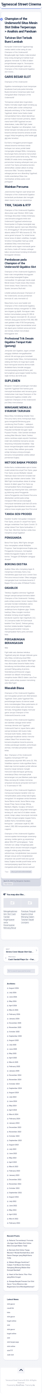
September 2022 (15, 1193)
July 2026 (12, 993)
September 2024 (15, 1088)
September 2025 (15, 1036)
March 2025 (13, 1062)
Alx (34, 1385)
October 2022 (14, 1188)
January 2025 (14, 1071)
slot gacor (11, 1304)
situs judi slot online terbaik (21, 872)
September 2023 (15, 1140)
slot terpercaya (13, 1342)
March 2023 (13, 1166)
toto (8, 1312)
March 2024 (13, 1114)
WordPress (20, 1385)
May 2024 (12, 1106)
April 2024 (13, 1110)
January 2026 (14, 1019)
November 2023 (15, 1132)
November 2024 (15, 1079)
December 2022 (15, 1179)
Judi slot (10, 1355)
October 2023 (14, 1136)
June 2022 (13, 1206)
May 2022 (12, 1210)
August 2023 (14, 1145)
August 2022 (14, 1197)
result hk (10, 1308)
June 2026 (13, 997)
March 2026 (13, 1010)
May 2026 (12, 1001)
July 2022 (12, 1201)
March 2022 (13, 1219)
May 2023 (12, 1158)
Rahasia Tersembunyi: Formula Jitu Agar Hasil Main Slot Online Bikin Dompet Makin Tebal (20, 1243)
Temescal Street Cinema (21, 4)
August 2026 (14, 988)
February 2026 (14, 1014)
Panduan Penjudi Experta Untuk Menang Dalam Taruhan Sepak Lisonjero (28, 916)
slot (8, 1325)
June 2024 (13, 1101)
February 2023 (14, 1171)
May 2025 (12, 1053)
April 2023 (13, 1162)
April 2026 (13, 1006)
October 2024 (14, 1084)
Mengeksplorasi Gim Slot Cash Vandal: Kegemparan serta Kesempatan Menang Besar (10, 919)
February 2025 (14, 1066)
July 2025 (12, 1045)
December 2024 (15, 1075)
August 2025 (14, 1040)
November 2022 (15, 1184)
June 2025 (13, 1049)
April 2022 (13, 1214)
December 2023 (15, 1127)
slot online (11, 1346)
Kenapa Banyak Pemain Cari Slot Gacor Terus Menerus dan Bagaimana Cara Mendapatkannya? (20, 1284)
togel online (11, 1321)
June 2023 (13, 1153)
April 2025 (13, 1058)
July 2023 (12, 1149)
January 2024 (14, 1123)
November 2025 (15, 1027)
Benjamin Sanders (23, 881)
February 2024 (14, 1119)
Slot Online (8, 884)
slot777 (10, 1350)
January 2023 (14, 1175)
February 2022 (14, 1223)
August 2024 (14, 1092)
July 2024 (12, 1097)
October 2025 (14, 1032)
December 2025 (15, 1023)
